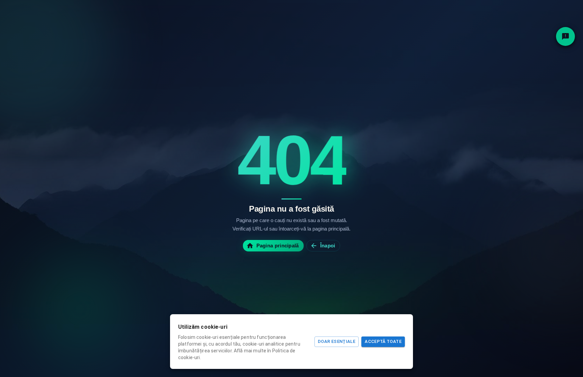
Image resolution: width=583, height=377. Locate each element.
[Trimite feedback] (565, 36)
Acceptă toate (383, 341)
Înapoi (327, 245)
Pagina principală (277, 245)
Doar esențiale (336, 341)
